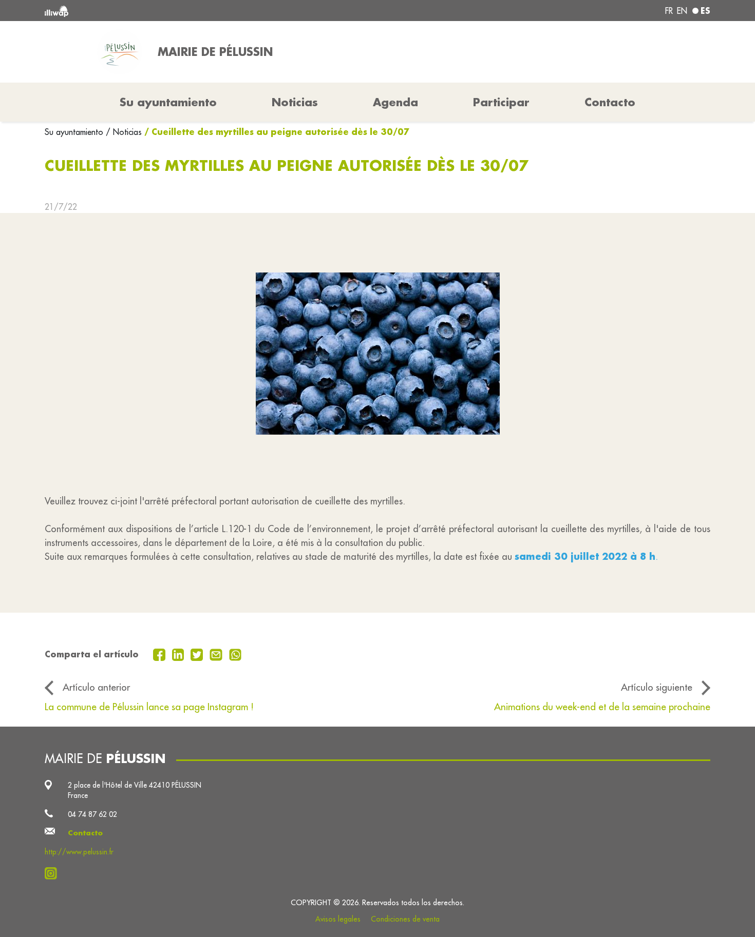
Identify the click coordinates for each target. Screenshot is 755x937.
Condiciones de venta (405, 919)
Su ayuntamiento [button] (168, 102)
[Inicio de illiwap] (180, 10)
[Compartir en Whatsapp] (235, 654)
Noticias (295, 102)
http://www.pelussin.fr (79, 851)
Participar (501, 102)
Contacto (609, 102)
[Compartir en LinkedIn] (179, 654)
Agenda (395, 102)
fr (669, 11)
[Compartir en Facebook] (160, 654)
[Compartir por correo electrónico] (217, 654)
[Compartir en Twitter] (197, 654)
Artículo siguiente (656, 687)
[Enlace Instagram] (54, 873)
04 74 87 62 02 (92, 814)
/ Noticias (124, 132)
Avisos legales (338, 919)
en (682, 11)
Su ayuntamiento (75, 132)
